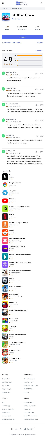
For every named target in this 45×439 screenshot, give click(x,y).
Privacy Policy (29, 402)
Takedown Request (8, 419)
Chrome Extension (8, 409)
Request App (6, 416)
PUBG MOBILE (28, 389)
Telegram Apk (6, 389)
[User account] (21, 429)
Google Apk (6, 379)
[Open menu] (3, 3)
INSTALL (22, 37)
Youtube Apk (6, 392)
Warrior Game (17, 19)
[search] (41, 3)
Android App (6, 406)
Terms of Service (30, 406)
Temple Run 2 (28, 382)
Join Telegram (29, 412)
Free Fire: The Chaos (31, 385)
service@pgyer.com (31, 419)
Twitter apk (5, 385)
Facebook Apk (7, 382)
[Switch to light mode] (16, 429)
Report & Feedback (31, 416)
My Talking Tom (29, 379)
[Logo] (21, 3)
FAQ (3, 402)
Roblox (26, 392)
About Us (27, 409)
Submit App (6, 412)
